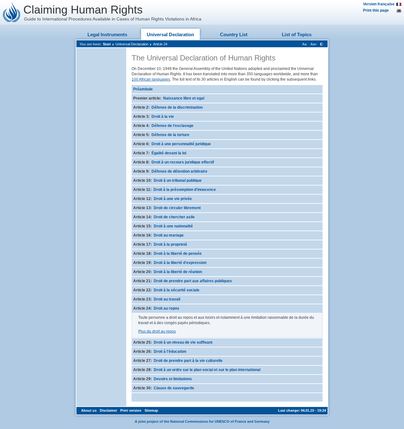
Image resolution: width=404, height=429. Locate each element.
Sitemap (151, 410)
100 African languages (151, 79)
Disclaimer (108, 410)
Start (107, 44)
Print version (130, 410)
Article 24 (160, 44)
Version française (379, 4)
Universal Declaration (170, 34)
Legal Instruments (107, 34)
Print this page (376, 10)
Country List (233, 34)
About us (89, 410)
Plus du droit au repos (157, 331)
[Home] (11, 12)
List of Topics (297, 34)
